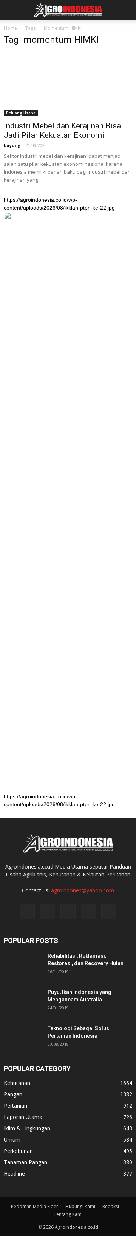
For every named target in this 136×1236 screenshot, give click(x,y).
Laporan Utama (23, 1116)
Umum (12, 1139)
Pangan (13, 1094)
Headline (14, 1173)
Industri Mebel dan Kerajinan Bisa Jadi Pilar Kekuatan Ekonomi (62, 130)
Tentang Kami (68, 1214)
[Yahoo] (88, 911)
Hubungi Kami (80, 1206)
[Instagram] (47, 911)
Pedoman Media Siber (34, 1206)
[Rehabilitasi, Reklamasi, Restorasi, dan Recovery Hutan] (23, 965)
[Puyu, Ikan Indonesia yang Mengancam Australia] (23, 1001)
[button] (125, 10)
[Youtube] (108, 911)
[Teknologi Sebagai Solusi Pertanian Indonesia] (23, 1038)
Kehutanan (17, 1082)
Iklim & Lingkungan (27, 1128)
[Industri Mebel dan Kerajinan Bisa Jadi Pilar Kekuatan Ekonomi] (68, 84)
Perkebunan (18, 1150)
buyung (12, 145)
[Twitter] (68, 911)
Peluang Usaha (21, 113)
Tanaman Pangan (25, 1162)
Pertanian (15, 1105)
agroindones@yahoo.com (82, 890)
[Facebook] (27, 911)
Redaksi (110, 1206)
